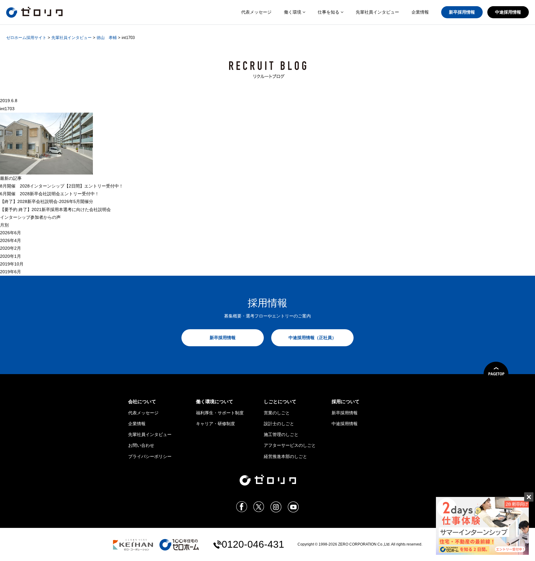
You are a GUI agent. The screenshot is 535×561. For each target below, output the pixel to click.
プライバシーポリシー (150, 456)
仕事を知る (329, 12)
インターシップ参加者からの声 (30, 217)
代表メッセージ (256, 12)
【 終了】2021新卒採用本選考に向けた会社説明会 (55, 209)
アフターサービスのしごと (290, 445)
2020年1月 (10, 256)
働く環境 (293, 12)
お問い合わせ (141, 445)
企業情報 (420, 12)
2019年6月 (10, 271)
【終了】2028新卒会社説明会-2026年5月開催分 (46, 201)
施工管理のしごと (281, 434)
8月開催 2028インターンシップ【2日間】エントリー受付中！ (61, 185)
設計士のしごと (279, 423)
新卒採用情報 (462, 12)
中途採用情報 (508, 12)
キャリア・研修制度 (215, 423)
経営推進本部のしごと (285, 456)
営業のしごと (277, 412)
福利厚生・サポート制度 (220, 412)
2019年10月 (12, 263)
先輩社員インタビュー (377, 12)
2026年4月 (10, 240)
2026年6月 (10, 232)
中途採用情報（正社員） (312, 337)
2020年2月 (10, 248)
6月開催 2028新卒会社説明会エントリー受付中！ (49, 193)
